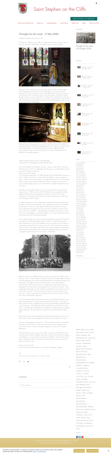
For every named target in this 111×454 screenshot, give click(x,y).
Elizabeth (78, 390)
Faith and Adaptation (81, 398)
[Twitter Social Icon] (80, 437)
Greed (78, 428)
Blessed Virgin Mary (81, 360)
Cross (85, 376)
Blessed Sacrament (81, 357)
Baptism (85, 346)
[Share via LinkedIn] (28, 361)
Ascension (78, 343)
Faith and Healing (80, 401)
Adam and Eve (80, 332)
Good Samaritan (88, 423)
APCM (78, 329)
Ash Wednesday (86, 343)
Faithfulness (91, 406)
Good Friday (79, 423)
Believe (78, 351)
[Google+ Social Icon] (82, 437)
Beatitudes (89, 349)
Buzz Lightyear (91, 362)
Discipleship (84, 379)
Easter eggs (79, 387)
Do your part (92, 382)
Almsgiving (84, 335)
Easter (88, 384)
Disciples (78, 379)
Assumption (79, 346)
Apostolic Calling (80, 340)
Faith (83, 395)
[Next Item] (92, 38)
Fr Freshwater (79, 415)
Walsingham (33, 356)
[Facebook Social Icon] (77, 437)
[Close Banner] (108, 451)
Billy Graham (84, 351)
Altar (89, 335)
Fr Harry (86, 415)
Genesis (88, 417)
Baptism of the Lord (81, 349)
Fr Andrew (85, 412)
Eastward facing (87, 387)
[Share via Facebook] (20, 361)
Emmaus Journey (86, 390)
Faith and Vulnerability (81, 406)
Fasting (78, 409)
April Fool (88, 340)
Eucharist (84, 393)
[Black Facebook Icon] (96, 3)
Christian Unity (79, 371)
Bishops (89, 354)
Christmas (86, 371)
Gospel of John (89, 426)
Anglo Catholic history (81, 338)
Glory (91, 420)
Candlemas (79, 365)
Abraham (83, 329)
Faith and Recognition (81, 404)
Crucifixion (90, 376)
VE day (48, 356)
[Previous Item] (79, 38)
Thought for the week (24, 356)
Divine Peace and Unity (82, 382)
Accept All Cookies (92, 450)
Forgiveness (79, 412)
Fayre (82, 409)
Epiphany (78, 393)
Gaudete (83, 417)
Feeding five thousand (89, 409)
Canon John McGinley (82, 368)
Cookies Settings (79, 450)
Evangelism (90, 393)
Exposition (78, 395)
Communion (79, 373)
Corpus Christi (79, 376)
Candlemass (86, 365)
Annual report (91, 338)
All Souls (78, 335)
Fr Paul (90, 415)
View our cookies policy (39, 451)
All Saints (91, 332)
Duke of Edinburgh (81, 384)
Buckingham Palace (81, 362)
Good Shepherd (80, 426)
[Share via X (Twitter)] (24, 361)
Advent (86, 332)
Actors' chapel (41, 356)
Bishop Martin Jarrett (81, 354)
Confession (86, 373)
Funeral (78, 417)
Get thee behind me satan (82, 420)
